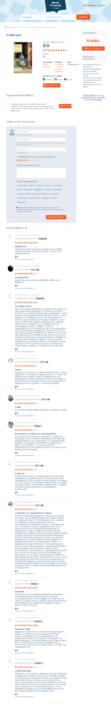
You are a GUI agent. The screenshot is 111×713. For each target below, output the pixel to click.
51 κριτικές (34, 238)
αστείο (19, 189)
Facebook (49, 80)
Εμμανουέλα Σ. (20, 621)
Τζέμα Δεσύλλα (20, 505)
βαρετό (31, 185)
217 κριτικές (26, 583)
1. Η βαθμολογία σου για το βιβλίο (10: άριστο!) (35, 157)
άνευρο (54, 198)
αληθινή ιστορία (31, 194)
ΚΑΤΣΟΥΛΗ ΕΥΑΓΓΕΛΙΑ (22, 361)
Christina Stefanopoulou (23, 399)
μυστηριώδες (22, 185)
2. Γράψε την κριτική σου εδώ (28, 165)
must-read (57, 185)
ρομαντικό (39, 185)
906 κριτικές (26, 269)
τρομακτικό (21, 202)
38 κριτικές (30, 663)
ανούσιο (20, 194)
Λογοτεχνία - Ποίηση (26, 27)
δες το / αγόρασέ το (94, 48)
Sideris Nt (18, 583)
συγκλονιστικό (35, 198)
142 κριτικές (30, 426)
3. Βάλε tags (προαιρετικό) (27, 181)
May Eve (18, 269)
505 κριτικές (35, 361)
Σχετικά (101, 5)
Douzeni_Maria (20, 465)
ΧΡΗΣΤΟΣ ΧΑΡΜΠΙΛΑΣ (22, 238)
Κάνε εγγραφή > (67, 106)
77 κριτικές (31, 298)
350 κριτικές (30, 505)
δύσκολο (48, 185)
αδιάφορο (46, 198)
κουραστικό (27, 189)
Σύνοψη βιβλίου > (52, 85)
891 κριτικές (37, 399)
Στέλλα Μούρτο (20, 663)
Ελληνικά (12, 27)
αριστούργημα (22, 198)
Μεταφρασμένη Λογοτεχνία (46, 27)
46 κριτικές (29, 621)
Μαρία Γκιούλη (20, 426)
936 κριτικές (30, 465)
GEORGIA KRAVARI (21, 298)
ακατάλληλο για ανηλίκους (48, 194)
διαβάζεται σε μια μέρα (42, 189)
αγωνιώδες (57, 189)
